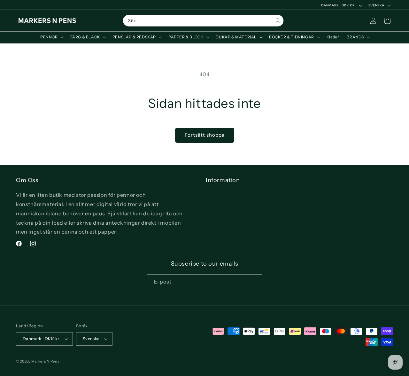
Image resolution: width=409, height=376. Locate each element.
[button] (51, 37)
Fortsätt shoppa (205, 135)
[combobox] (203, 21)
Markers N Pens (45, 361)
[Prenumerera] (255, 281)
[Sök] (277, 20)
